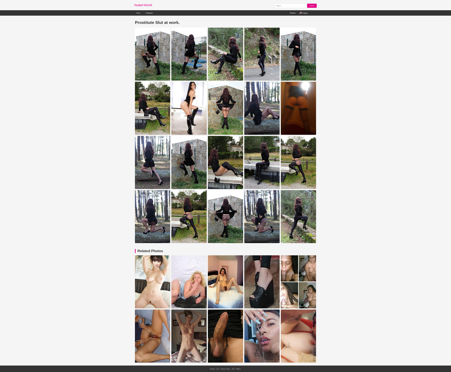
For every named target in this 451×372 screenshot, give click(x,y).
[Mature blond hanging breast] (189, 308)
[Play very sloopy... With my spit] (262, 362)
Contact (212, 369)
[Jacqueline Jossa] (152, 308)
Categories (149, 13)
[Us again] (298, 362)
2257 (233, 369)
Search (311, 6)
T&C (217, 369)
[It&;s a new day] (225, 362)
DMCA (238, 369)
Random (293, 13)
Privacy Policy (225, 369)
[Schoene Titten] (189, 362)
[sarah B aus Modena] (225, 308)
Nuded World (143, 5)
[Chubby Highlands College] (298, 308)
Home (138, 13)
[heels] (262, 308)
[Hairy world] (152, 362)
